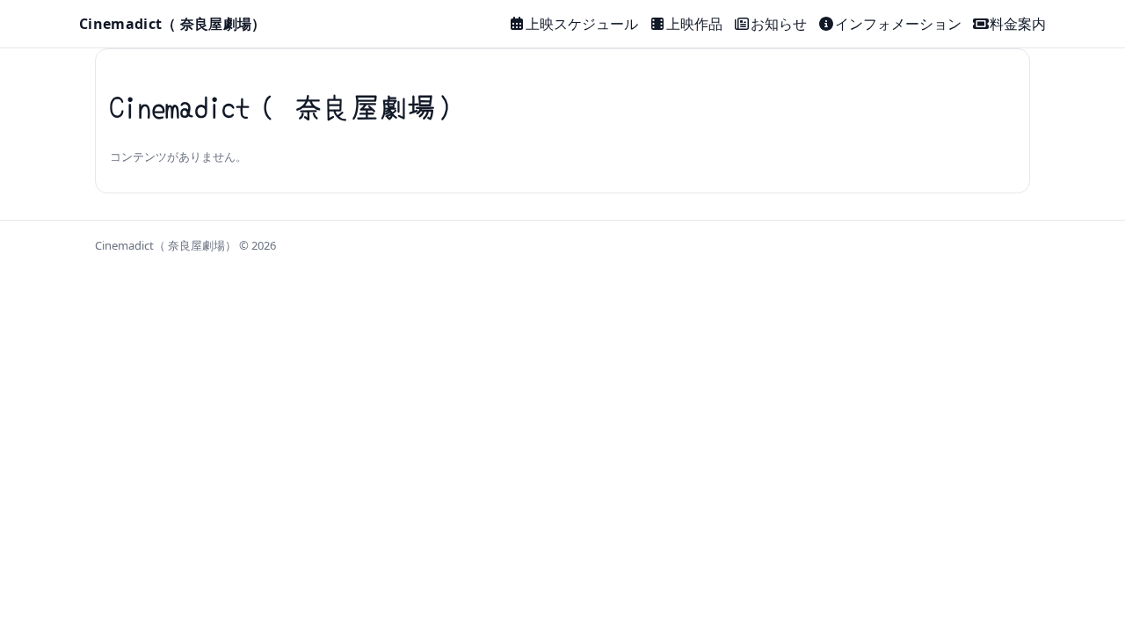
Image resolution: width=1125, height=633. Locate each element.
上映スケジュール (582, 23)
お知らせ (779, 23)
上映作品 (694, 23)
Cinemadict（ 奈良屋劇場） (172, 23)
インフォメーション (898, 23)
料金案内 (1018, 23)
